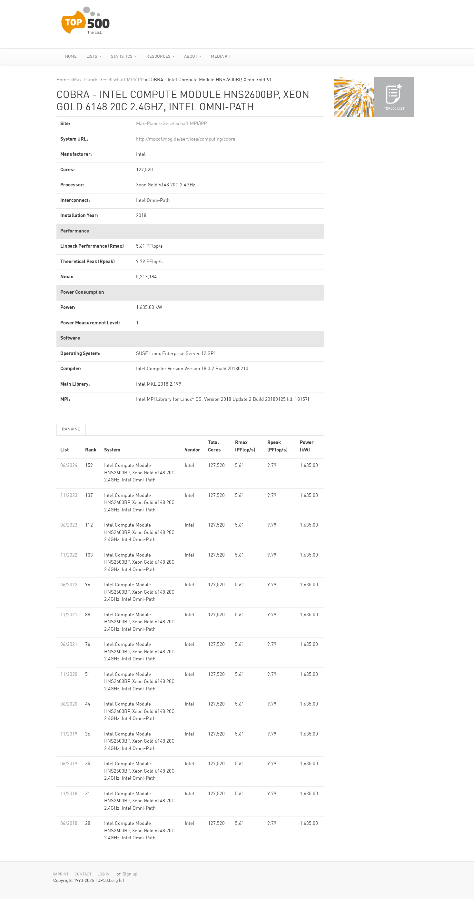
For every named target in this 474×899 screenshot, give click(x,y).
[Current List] (394, 97)
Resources (159, 56)
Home (71, 56)
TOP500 (354, 97)
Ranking (71, 429)
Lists (92, 56)
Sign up (130, 874)
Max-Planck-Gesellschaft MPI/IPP (108, 80)
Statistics (122, 56)
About (191, 56)
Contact (83, 874)
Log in (103, 874)
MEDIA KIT (221, 56)
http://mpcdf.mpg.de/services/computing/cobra (185, 139)
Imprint (61, 874)
